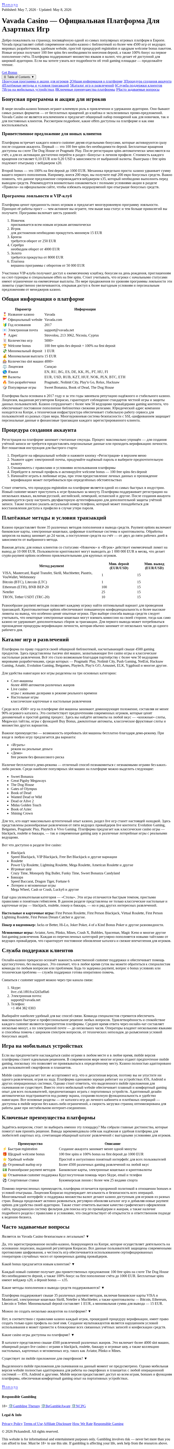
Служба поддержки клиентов (138, 85)
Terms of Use (33, 1424)
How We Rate (82, 1424)
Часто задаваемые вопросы (138, 89)
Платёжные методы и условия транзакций (35, 85)
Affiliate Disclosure (57, 1424)
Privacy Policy (12, 1424)
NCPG (78, 1406)
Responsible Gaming (108, 1424)
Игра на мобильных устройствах (28, 89)
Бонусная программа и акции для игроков (35, 81)
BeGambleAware (55, 1406)
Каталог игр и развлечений (92, 85)
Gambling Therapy (24, 1406)
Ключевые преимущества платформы (85, 89)
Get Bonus (9, 72)
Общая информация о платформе (96, 81)
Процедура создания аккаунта (147, 81)
